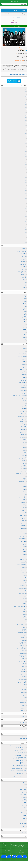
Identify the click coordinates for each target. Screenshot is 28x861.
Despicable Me (23, 411)
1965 (25, 143)
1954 (25, 125)
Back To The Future (22, 372)
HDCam (24, 279)
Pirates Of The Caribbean (21, 564)
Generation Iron (23, 444)
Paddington (24, 557)
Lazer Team (24, 517)
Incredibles (24, 479)
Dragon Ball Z (23, 426)
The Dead (24, 630)
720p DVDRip (23, 259)
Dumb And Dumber (22, 427)
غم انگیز (24, 319)
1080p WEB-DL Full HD (21, 251)
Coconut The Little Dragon (21, 398)
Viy (25, 703)
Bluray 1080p (23, 269)
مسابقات (24, 818)
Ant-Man (24, 366)
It (25, 494)
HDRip (24, 280)
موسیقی (24, 335)
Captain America (23, 390)
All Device (24, 782)
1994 (25, 190)
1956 (25, 128)
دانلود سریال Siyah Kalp (21, 762)
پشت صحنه (24, 790)
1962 (25, 138)
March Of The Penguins (21, 522)
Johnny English (23, 502)
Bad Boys (24, 375)
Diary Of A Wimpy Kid (22, 416)
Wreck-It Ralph (23, 710)
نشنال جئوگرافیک (23, 823)
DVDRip (24, 276)
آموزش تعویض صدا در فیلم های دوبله (20, 739)
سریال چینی (24, 807)
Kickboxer (24, 510)
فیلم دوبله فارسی (23, 728)
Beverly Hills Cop (22, 382)
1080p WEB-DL (23, 250)
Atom (9, 856)
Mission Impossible (22, 526)
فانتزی (25, 321)
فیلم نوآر (24, 322)
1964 (25, 141)
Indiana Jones (23, 483)
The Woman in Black (22, 682)
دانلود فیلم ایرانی (23, 722)
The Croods (24, 629)
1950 (25, 120)
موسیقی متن (23, 821)
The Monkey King (22, 655)
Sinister (24, 604)
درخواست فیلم (21, 852)
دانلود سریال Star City (22, 752)
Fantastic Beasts (23, 432)
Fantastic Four (23, 434)
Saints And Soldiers (22, 588)
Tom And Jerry (23, 687)
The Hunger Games (22, 642)
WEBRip (24, 287)
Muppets (24, 533)
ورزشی (24, 338)
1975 (25, 159)
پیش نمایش (24, 792)
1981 (25, 169)
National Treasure (22, 538)
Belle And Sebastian (22, 379)
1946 (25, 114)
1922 (25, 89)
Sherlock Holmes (23, 595)
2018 (25, 229)
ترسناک (24, 304)
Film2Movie (19, 47)
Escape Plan (24, 431)
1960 (25, 135)
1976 (25, 161)
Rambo (24, 573)
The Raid (24, 668)
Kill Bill (24, 512)
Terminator (24, 621)
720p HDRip (23, 261)
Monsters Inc (23, 531)
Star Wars (24, 612)
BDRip (24, 267)
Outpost (24, 551)
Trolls (25, 697)
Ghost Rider (24, 445)
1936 (25, 101)
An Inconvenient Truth (22, 359)
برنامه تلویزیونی (23, 789)
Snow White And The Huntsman (20, 606)
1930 (25, 91)
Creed (25, 401)
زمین (25, 799)
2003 (25, 205)
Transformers (23, 692)
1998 (25, 196)
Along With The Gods (22, 356)
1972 (25, 154)
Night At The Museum (22, 539)
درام (25, 311)
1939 (25, 105)
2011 (25, 218)
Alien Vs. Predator (22, 353)
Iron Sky (24, 491)
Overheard (24, 554)
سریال (3, 13)
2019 (25, 231)
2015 (25, 224)
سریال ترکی (23, 805)
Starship (24, 614)
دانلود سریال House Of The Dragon (19, 758)
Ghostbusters (23, 447)
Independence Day (22, 481)
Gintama (24, 448)
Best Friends (23, 380)
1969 (25, 149)
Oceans (24, 546)
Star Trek (24, 611)
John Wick (24, 500)
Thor (25, 684)
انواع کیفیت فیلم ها (23, 738)
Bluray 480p (23, 272)
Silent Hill (24, 599)
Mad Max (24, 518)
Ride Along (24, 582)
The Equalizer (23, 634)
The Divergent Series (22, 632)
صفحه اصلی (20, 850)
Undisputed (24, 700)
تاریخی (24, 301)
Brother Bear (23, 387)
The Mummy (23, 656)
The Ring (24, 669)
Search (19, 856)
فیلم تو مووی (12, 846)
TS (25, 285)
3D (25, 254)
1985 (25, 175)
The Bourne (24, 622)
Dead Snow (24, 408)
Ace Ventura (23, 346)
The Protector (23, 663)
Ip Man (24, 487)
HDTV (25, 282)
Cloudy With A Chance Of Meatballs (19, 395)
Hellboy (24, 463)
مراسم (24, 329)
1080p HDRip (23, 248)
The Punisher (23, 664)
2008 (25, 213)
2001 (25, 201)
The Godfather (23, 637)
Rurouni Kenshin (23, 585)
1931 (25, 92)
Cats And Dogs (23, 393)
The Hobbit (24, 640)
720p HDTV (23, 263)
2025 (25, 240)
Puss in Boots (23, 570)
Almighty (24, 354)
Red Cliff (24, 578)
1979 (25, 166)
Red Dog (24, 580)
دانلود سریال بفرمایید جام (21, 757)
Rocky (25, 583)
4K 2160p (24, 258)
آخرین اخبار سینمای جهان (21, 786)
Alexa (24, 856)
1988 (25, 180)
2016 (25, 226)
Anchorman (24, 361)
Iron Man (24, 489)
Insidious (24, 486)
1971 (25, 153)
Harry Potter (24, 461)
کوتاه (25, 325)
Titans (25, 686)
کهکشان (24, 815)
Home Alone (23, 466)
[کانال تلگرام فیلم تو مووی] (14, 81)
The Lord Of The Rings (21, 648)
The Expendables (23, 635)
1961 (25, 136)
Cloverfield (24, 397)
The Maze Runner (22, 653)
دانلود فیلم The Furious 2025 (20, 766)
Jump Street (24, 507)
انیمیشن (24, 298)
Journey (24, 504)
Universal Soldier (23, 702)
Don (25, 424)
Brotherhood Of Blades (21, 388)
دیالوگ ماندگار (23, 797)
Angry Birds (23, 362)
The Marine (24, 650)
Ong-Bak (24, 548)
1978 (25, 164)
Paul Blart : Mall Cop (22, 561)
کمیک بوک (24, 813)
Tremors (24, 695)
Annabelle (24, 364)
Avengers (24, 371)
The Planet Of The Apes (21, 661)
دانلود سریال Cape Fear (21, 749)
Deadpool (24, 410)
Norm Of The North (22, 543)
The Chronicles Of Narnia (21, 624)
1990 (25, 183)
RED (25, 577)
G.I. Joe (24, 440)
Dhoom (24, 414)
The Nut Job (23, 658)
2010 (25, 216)
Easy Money (23, 429)
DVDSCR (24, 277)
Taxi (25, 619)
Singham (24, 603)
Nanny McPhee (23, 536)
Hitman (24, 465)
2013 (25, 221)
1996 (25, 193)
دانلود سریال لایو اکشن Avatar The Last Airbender (16, 745)
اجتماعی (24, 295)
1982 (25, 170)
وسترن (24, 340)
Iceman (24, 478)
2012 (25, 219)
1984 (25, 174)
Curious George (23, 405)
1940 (25, 107)
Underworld (24, 699)
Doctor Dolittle (23, 421)
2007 (25, 211)
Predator (24, 569)
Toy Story (24, 690)
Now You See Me (23, 544)
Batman (24, 377)
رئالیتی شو (24, 312)
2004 (25, 206)
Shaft (25, 590)
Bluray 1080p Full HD (22, 271)
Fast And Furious (23, 435)
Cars (25, 392)
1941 (25, 109)
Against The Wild (23, 348)
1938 (25, 104)
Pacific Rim (24, 556)
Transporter (24, 694)
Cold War (24, 400)
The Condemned (23, 625)
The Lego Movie (23, 647)
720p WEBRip (23, 266)
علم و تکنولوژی (23, 811)
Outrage (24, 552)
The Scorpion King (22, 671)
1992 (25, 187)
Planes (25, 565)
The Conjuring (23, 627)
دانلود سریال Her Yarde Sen (21, 760)
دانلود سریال (19, 17)
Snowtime (24, 608)
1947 (25, 115)
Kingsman (24, 513)
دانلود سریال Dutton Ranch (21, 763)
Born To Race (23, 385)
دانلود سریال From (22, 771)
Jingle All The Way (22, 497)
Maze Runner (23, 523)
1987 (25, 179)
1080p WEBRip (23, 253)
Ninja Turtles (23, 541)
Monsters (24, 530)
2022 (25, 235)
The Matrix (24, 651)
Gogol (25, 452)
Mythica (24, 535)
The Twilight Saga (22, 681)
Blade (25, 384)
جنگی (25, 308)
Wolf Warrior (23, 708)
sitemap (4, 856)
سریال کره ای (23, 810)
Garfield (24, 442)
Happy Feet (24, 460)
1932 (25, 94)
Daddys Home (23, 406)
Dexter (25, 784)
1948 (25, 117)
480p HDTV (23, 256)
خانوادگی (24, 309)
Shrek (25, 596)
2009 (25, 214)
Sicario (24, 598)
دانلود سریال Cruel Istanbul (21, 773)
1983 (25, 172)
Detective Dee (23, 413)
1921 (25, 88)
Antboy (24, 367)
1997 (25, 195)
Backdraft (24, 374)
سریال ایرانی (23, 803)
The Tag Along (23, 677)
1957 (25, 130)
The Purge (24, 666)
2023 (25, 237)
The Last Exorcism (22, 645)
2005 (25, 208)
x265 (25, 289)
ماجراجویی (24, 327)
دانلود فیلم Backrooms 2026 (20, 775)
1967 (25, 146)
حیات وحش (24, 795)
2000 (25, 200)
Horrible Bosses (23, 470)
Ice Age (24, 476)
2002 (25, 203)
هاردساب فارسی (23, 826)
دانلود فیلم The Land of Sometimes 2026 (18, 770)
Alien (25, 351)
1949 (25, 118)
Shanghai (24, 591)
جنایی (9, 13)
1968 (25, 148)
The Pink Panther (23, 660)
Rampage (24, 575)
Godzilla (24, 450)
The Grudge (24, 638)
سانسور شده (23, 800)
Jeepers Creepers (23, 496)
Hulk (25, 474)
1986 (25, 177)
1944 (25, 112)
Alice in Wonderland (22, 349)
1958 (25, 131)
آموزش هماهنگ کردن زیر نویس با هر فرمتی (19, 736)
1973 (25, 156)
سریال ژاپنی (23, 808)
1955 (25, 127)
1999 (25, 198)
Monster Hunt (23, 528)
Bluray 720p (23, 274)
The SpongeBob (23, 676)
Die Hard (24, 418)
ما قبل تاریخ (24, 816)
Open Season (23, 549)
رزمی (25, 316)
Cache (14, 856)
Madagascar (24, 520)
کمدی (25, 324)
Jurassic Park (23, 509)
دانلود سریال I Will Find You (20, 747)
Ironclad (24, 492)
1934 (25, 97)
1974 (25, 157)
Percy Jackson (23, 562)
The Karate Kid (23, 643)
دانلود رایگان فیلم (23, 832)
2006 (25, 209)
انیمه (25, 787)
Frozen (24, 439)
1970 (25, 151)
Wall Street (24, 705)
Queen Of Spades (23, 572)
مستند (25, 330)
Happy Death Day (22, 458)
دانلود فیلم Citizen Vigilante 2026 (19, 776)
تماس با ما (7, 852)
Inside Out (24, 484)
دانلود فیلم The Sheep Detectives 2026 (19, 768)
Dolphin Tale (23, 422)
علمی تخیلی (24, 317)
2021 (11, 13)
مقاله (25, 820)
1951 (25, 122)
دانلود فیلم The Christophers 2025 (19, 765)
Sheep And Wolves (22, 593)
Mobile (24, 284)
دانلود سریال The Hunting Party (20, 753)
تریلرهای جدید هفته (22, 794)
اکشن (25, 296)
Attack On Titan (23, 369)
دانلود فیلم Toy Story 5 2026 (20, 750)
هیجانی (24, 337)
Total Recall (23, 689)
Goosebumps (23, 453)
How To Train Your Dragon (21, 473)
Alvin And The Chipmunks (21, 358)
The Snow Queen (23, 674)
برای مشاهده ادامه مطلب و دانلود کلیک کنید (18, 74)
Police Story (23, 567)
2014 (25, 222)
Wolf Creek (24, 707)
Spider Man (24, 609)
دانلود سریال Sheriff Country (20, 755)
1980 (25, 167)
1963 (25, 140)
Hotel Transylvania (22, 471)
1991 (25, 185)
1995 (25, 192)
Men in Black (23, 525)
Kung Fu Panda (23, 515)
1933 (25, 96)
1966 (25, 144)
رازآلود (6, 13)
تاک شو (24, 303)
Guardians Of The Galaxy (21, 457)
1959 (25, 133)
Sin (25, 601)
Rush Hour (24, 586)
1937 (25, 102)
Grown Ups (24, 455)
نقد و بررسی (23, 824)
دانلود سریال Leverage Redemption (17, 10)
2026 (25, 242)
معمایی (24, 332)
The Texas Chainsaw (22, 679)
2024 (25, 239)
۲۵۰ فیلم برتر (23, 716)
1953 (25, 123)
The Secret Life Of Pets (22, 673)
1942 (25, 110)
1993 (25, 188)
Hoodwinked (23, 468)
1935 (25, 99)
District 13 (24, 419)
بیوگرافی (24, 300)
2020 (25, 232)
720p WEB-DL (23, 264)
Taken (25, 616)
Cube (25, 403)
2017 (25, 227)
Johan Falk (24, 499)
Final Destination (23, 437)
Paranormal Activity (22, 559)
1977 (25, 162)
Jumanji (24, 505)
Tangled (24, 617)
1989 (25, 182)
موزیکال (24, 334)
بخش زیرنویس (7, 850)
